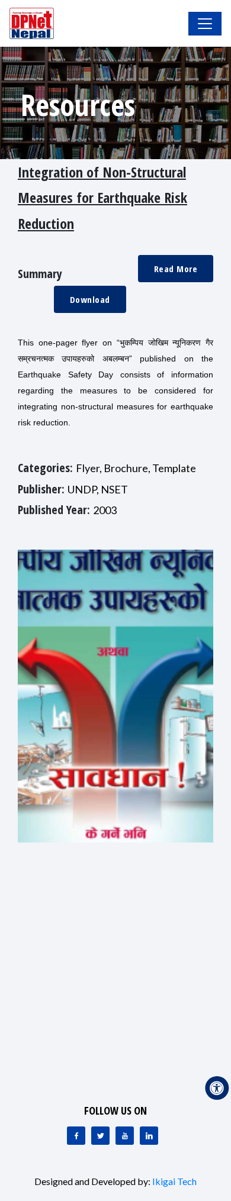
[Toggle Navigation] (205, 23)
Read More (176, 269)
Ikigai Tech (174, 1181)
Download (90, 299)
